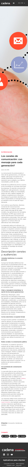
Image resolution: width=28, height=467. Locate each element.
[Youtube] (12, 455)
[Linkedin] (4, 455)
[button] (13, 3)
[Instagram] (8, 455)
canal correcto (5, 402)
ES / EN (20, 3)
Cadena (23, 378)
